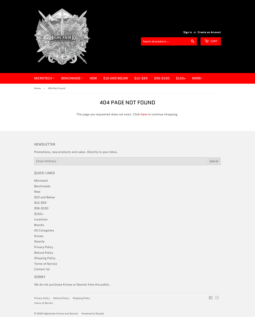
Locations (41, 219)
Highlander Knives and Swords (60, 313)
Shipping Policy (44, 258)
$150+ (181, 78)
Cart (213, 41)
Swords (39, 241)
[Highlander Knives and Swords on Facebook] (211, 298)
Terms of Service (45, 264)
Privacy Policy (43, 247)
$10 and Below (115, 78)
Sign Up (214, 161)
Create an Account (209, 32)
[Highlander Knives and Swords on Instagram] (217, 298)
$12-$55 (141, 78)
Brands (39, 225)
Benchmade (71, 78)
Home (37, 88)
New (93, 78)
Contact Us (42, 269)
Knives (38, 236)
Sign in (187, 32)
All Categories (44, 230)
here (144, 114)
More (196, 78)
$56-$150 (162, 78)
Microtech (43, 78)
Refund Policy (43, 253)
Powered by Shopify (93, 313)
